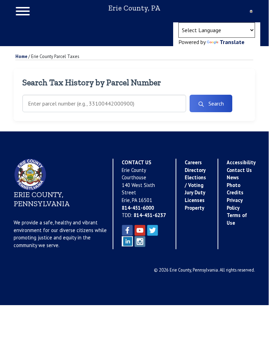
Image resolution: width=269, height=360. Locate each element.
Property (194, 207)
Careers (193, 162)
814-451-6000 (138, 207)
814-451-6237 (150, 215)
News (233, 177)
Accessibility (241, 162)
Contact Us (239, 170)
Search (215, 103)
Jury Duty (195, 192)
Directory (195, 170)
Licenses (195, 200)
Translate (232, 41)
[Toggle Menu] (23, 11)
